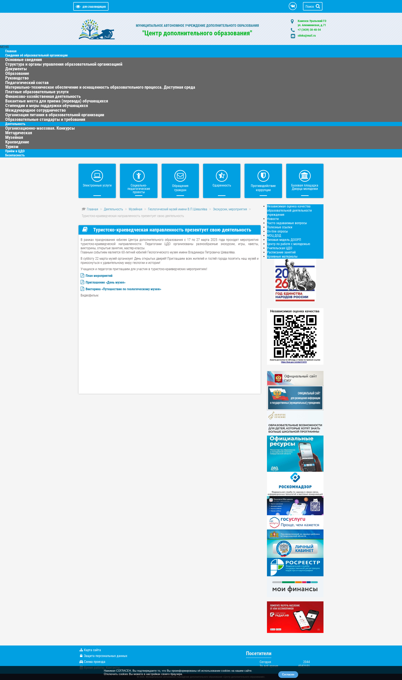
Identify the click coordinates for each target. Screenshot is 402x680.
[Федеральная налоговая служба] (295, 548)
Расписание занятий (281, 252)
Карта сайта (92, 650)
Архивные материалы (282, 256)
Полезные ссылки (279, 227)
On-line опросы (277, 231)
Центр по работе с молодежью (288, 244)
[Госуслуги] (295, 522)
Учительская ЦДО (279, 248)
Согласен (288, 674)
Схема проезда (94, 662)
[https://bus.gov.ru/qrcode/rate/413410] (295, 336)
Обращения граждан (180, 188)
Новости (273, 219)
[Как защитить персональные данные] (295, 484)
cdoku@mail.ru (307, 35)
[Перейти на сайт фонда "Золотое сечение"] (295, 423)
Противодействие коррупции (263, 188)
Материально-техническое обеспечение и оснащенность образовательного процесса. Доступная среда (100, 87)
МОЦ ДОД (274, 236)
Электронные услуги (97, 185)
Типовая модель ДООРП (284, 240)
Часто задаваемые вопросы (287, 223)
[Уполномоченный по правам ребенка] (295, 534)
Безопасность (15, 155)
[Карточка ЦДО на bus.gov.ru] (295, 378)
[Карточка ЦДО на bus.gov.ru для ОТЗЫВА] (295, 398)
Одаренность (222, 185)
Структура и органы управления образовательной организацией (63, 64)
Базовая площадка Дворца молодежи (304, 187)
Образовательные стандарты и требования (45, 119)
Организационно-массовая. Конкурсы (40, 128)
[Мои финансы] (295, 586)
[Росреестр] (295, 567)
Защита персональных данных (105, 656)
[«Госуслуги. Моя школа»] (295, 505)
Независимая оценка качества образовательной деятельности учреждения (289, 210)
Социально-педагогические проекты (139, 188)
